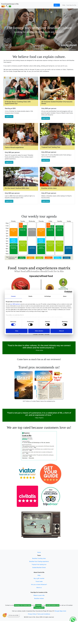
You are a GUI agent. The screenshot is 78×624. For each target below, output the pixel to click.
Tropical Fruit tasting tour (39, 564)
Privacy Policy (32, 614)
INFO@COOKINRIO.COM (52, 605)
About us (39, 587)
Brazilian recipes (39, 598)
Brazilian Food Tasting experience (39, 561)
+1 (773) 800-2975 (39, 607)
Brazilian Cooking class (39, 558)
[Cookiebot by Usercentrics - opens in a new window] (65, 292)
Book (56, 5)
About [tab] (64, 296)
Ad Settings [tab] (47, 296)
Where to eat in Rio (39, 595)
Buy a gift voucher (39, 578)
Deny (16, 331)
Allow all (61, 331)
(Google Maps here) (60, 611)
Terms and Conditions (43, 614)
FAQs (63, 5)
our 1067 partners (15, 304)
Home (39, 552)
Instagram (38, 605)
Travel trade (39, 581)
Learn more (9, 116)
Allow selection (39, 331)
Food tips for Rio (71, 5)
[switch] (30, 324)
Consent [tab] (13, 296)
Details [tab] (30, 296)
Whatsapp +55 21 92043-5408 (22, 605)
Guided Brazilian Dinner (39, 567)
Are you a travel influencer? (39, 584)
